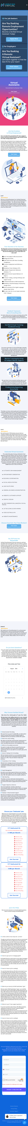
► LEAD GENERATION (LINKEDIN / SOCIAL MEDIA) (14, 504)
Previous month (5, 669)
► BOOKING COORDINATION (10, 478)
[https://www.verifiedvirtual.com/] (8, 5)
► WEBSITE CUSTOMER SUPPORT (11, 495)
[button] (26, 5)
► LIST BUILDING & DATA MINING (11, 508)
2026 (16, 668)
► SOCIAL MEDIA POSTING (9, 482)
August (12, 668)
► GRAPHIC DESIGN (7, 499)
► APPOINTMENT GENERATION (11, 474)
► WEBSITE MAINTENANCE (10, 516)
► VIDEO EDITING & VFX (9, 512)
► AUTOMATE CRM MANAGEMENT (12, 470)
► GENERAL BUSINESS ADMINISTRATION (13, 490)
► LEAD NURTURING (8, 486)
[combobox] (14, 698)
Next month (22, 669)
